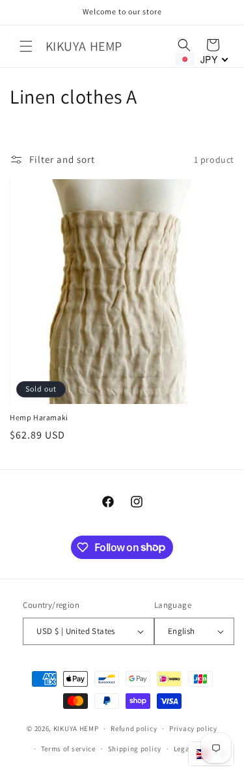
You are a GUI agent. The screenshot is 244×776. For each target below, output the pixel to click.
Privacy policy (193, 728)
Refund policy (134, 728)
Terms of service (68, 748)
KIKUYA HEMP (76, 728)
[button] (26, 46)
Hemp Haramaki (39, 417)
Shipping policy (135, 748)
